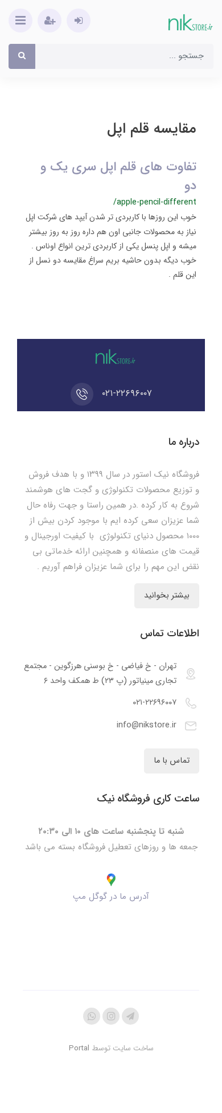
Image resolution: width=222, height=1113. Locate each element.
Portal (79, 1048)
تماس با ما (172, 760)
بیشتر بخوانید (167, 595)
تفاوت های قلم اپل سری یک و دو (118, 176)
